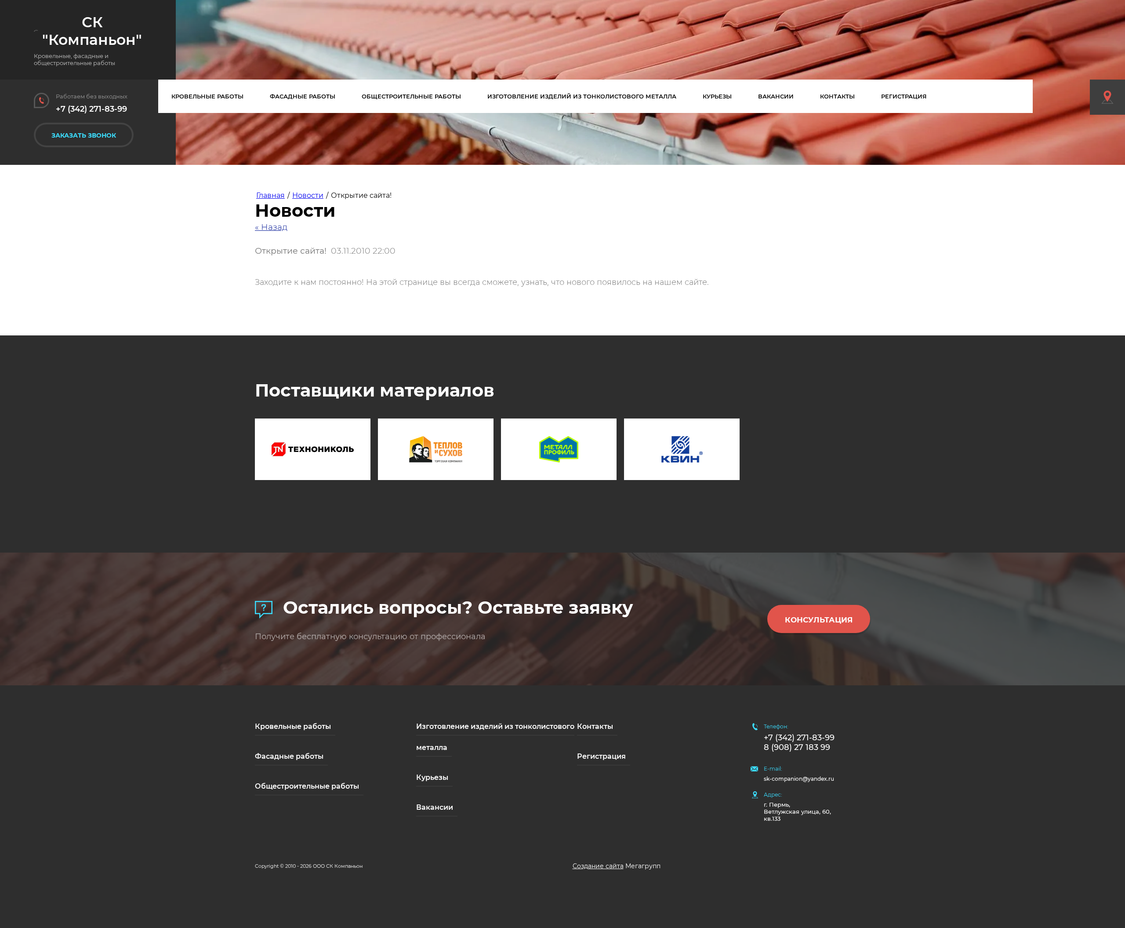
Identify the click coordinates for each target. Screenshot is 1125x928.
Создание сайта (598, 866)
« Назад (271, 227)
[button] (84, 135)
